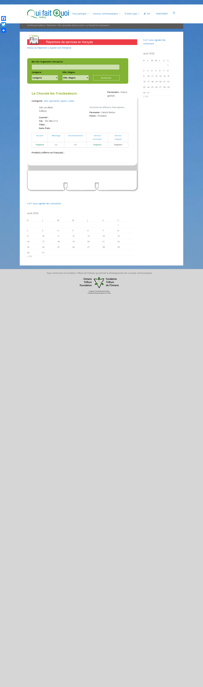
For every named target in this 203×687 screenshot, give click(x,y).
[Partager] (4, 30)
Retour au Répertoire (37, 47)
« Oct (29, 256)
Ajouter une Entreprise (60, 47)
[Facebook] (4, 18)
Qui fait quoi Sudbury (36, 25)
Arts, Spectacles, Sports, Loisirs (71, 25)
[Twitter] (4, 24)
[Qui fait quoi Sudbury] (48, 14)
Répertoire (51, 25)
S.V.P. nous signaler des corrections (44, 203)
